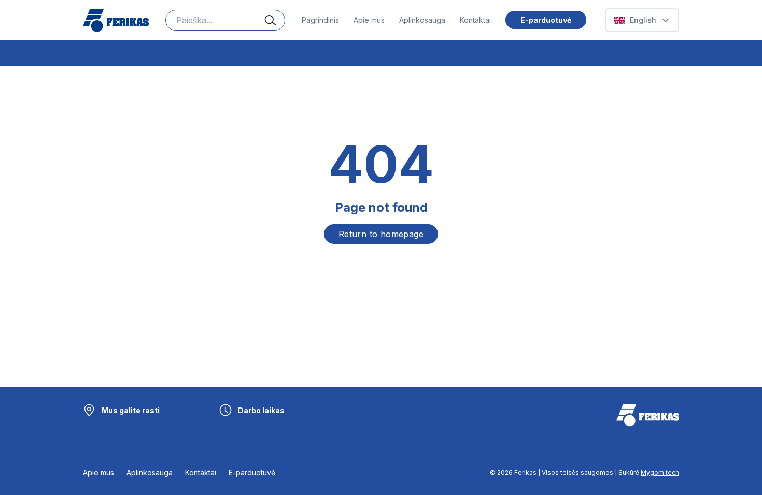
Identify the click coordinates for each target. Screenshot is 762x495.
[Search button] (274, 20)
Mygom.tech (660, 472)
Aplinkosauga (422, 20)
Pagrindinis (320, 20)
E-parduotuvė (545, 20)
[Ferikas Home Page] (116, 20)
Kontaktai (475, 20)
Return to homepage (381, 234)
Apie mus (369, 20)
